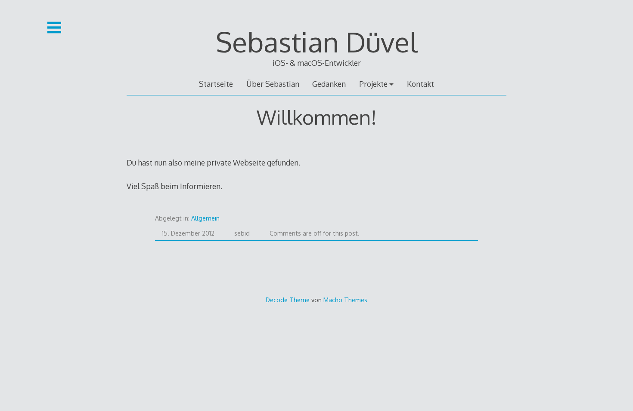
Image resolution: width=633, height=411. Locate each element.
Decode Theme (288, 300)
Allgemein (205, 218)
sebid (242, 233)
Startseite (216, 84)
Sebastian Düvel (316, 41)
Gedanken (329, 84)
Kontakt (420, 84)
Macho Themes (345, 300)
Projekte (373, 84)
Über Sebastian (272, 84)
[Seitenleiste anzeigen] (54, 27)
